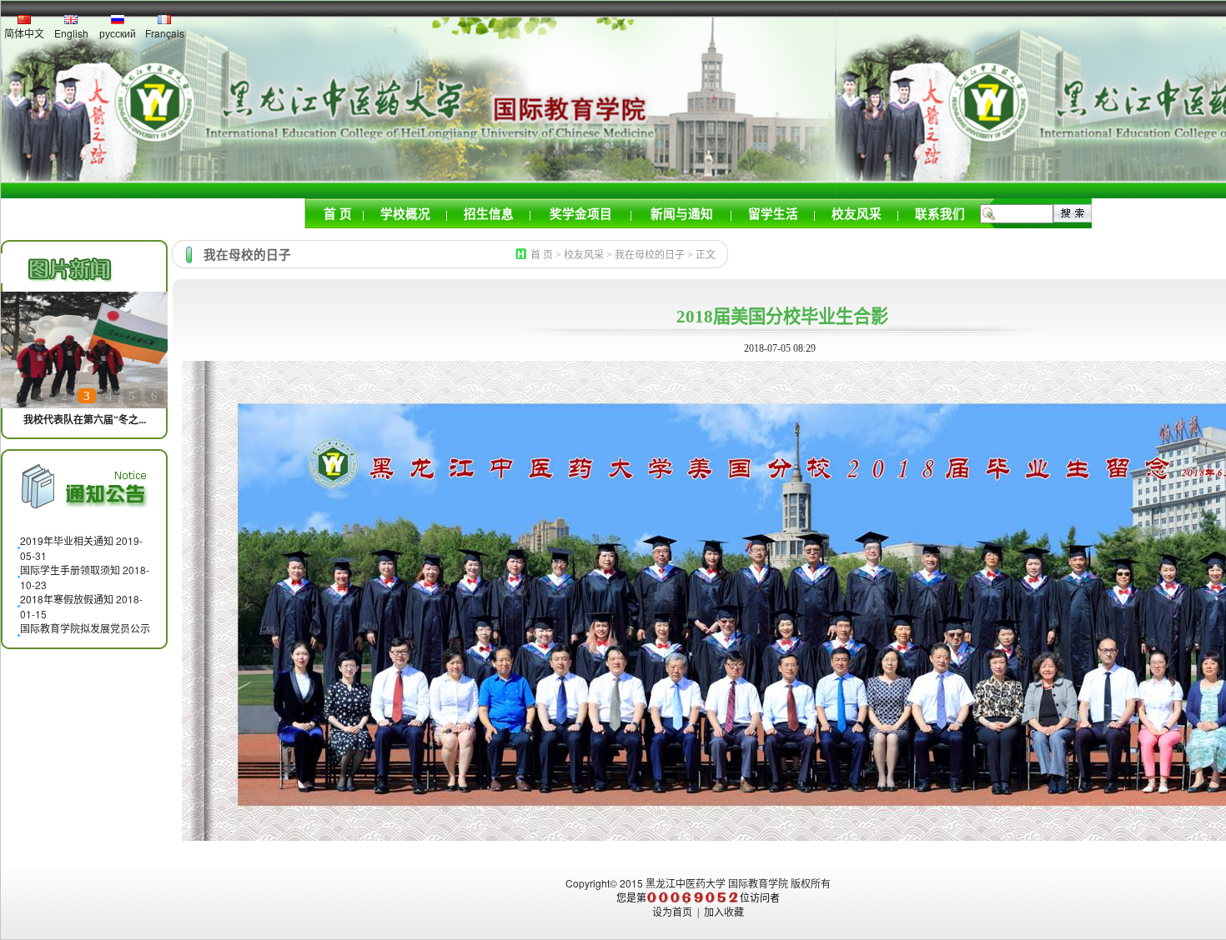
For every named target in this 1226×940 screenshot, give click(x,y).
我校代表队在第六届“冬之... (84, 419)
